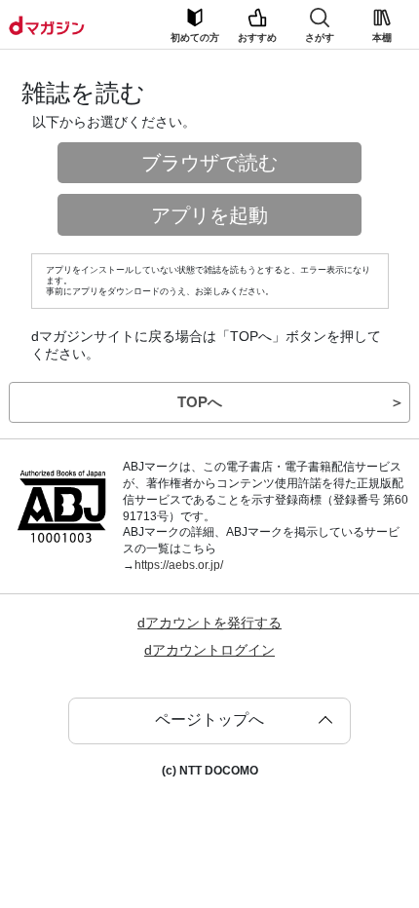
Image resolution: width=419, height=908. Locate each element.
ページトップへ (209, 719)
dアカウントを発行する (209, 622)
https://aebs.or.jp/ (178, 565)
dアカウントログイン (209, 650)
